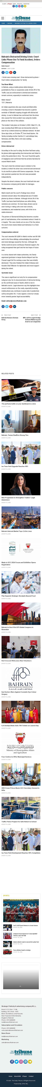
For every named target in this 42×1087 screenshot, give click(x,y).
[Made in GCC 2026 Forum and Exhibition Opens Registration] (21, 549)
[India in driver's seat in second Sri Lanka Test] (7, 944)
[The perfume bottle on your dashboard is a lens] (21, 390)
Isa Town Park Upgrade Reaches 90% (15, 466)
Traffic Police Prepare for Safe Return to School (19, 822)
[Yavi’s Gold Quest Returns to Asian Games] (7, 927)
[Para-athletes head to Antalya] (7, 952)
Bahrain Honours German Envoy (10, 319)
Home (14, 4)
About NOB (17, 1076)
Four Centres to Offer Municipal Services (16, 757)
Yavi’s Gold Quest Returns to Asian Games (25, 925)
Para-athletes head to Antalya (21, 950)
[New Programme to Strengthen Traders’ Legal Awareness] (21, 484)
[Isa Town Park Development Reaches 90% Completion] (21, 839)
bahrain (4, 68)
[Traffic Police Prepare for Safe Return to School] (21, 808)
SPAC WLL (25, 1084)
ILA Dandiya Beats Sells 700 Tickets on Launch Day (20, 726)
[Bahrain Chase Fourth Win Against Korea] (21, 910)
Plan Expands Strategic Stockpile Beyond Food (18, 596)
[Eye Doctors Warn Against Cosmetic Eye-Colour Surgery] (21, 678)
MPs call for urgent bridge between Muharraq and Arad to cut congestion (31, 320)
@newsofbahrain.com (18, 301)
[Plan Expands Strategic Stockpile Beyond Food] (21, 582)
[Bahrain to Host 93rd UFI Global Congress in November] (21, 614)
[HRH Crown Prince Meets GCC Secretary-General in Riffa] (21, 774)
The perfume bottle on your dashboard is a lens (19, 404)
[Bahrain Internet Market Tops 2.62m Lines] (21, 517)
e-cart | (4, 4)
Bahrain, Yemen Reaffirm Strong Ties (15, 435)
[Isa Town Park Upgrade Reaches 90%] (21, 453)
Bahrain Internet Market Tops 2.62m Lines (17, 531)
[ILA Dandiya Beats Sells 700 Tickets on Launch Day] (21, 712)
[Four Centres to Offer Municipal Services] (21, 743)
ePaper (9, 4)
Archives (19, 4)
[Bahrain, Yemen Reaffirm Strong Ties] (21, 421)
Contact (31, 1076)
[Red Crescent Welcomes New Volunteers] (21, 647)
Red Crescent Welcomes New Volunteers (17, 661)
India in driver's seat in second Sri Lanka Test (26, 942)
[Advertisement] (21, 345)
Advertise (26, 4)
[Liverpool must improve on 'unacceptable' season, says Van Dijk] (7, 936)
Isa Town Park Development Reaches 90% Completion (21, 853)
